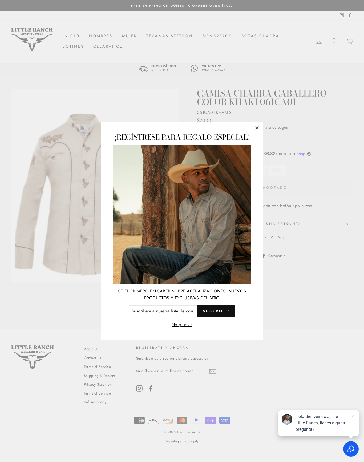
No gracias (182, 324)
